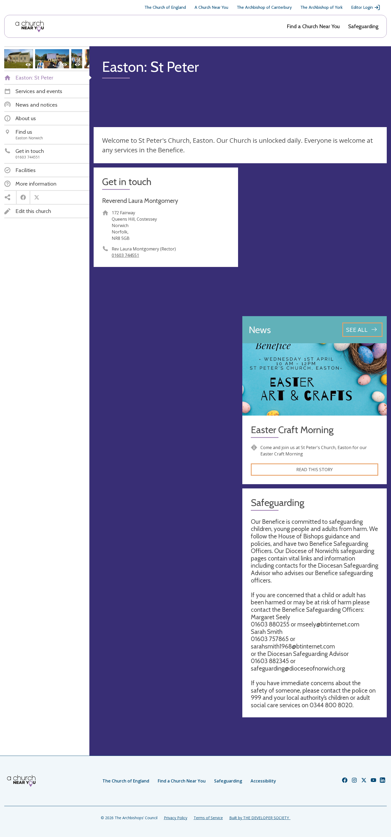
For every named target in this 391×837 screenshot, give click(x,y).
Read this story (314, 469)
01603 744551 (125, 255)
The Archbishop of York (321, 7)
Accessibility (263, 781)
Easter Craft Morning (292, 430)
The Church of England (165, 7)
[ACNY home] (30, 26)
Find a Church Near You (313, 26)
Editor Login (362, 7)
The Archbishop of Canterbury (264, 7)
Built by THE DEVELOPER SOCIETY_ (259, 817)
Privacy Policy (175, 817)
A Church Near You (211, 7)
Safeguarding (363, 26)
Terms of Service (208, 817)
